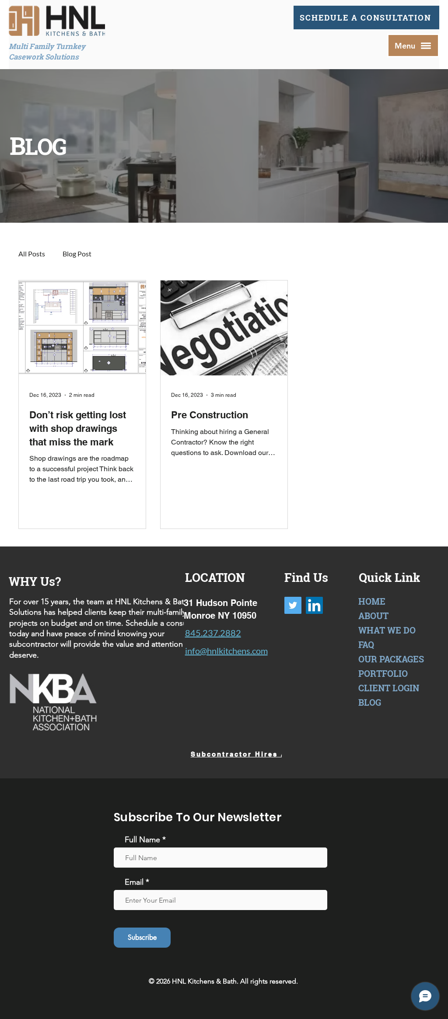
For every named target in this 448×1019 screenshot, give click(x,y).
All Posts (31, 253)
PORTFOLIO (383, 673)
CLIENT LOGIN (388, 687)
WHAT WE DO (387, 630)
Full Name (142, 840)
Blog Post (77, 253)
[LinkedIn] (314, 605)
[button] (413, 45)
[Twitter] (292, 605)
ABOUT (373, 615)
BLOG (369, 702)
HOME (371, 601)
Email (134, 882)
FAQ (366, 644)
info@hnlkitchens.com (226, 650)
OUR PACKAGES (391, 659)
